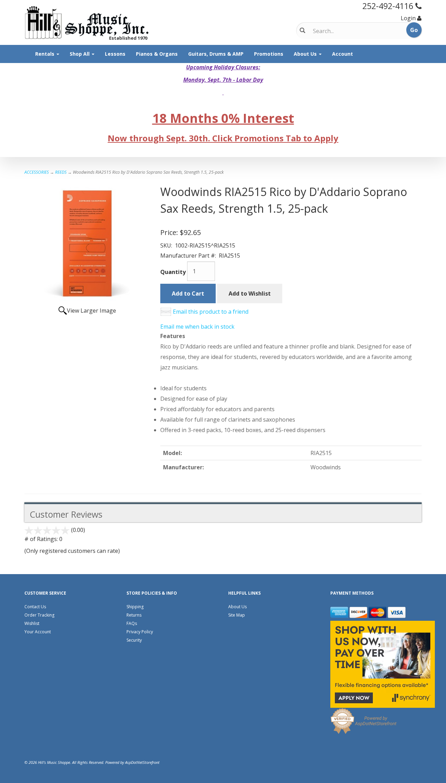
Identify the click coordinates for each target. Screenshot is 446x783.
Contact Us (35, 607)
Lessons (115, 53)
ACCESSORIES (36, 172)
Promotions (268, 53)
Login (408, 18)
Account (342, 53)
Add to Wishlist (250, 293)
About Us (306, 53)
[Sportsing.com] (87, 22)
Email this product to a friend (210, 311)
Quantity (173, 272)
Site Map (236, 615)
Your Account (37, 632)
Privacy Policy (139, 632)
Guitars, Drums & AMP (216, 53)
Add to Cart (188, 293)
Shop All (80, 53)
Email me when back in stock (197, 326)
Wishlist (31, 623)
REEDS (61, 172)
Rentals (45, 53)
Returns (133, 615)
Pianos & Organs (157, 53)
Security (134, 640)
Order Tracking (39, 615)
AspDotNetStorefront (142, 762)
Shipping (135, 607)
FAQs (131, 623)
